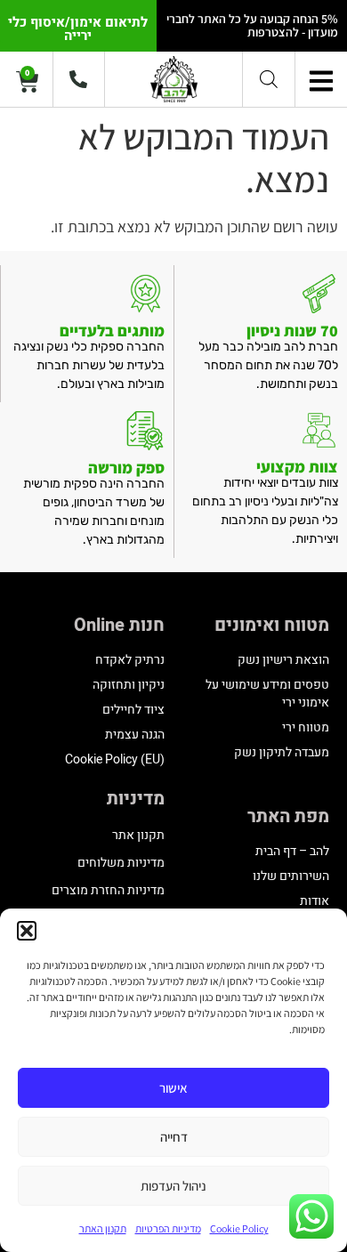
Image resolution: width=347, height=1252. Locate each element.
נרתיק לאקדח (130, 659)
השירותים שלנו (291, 876)
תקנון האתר (102, 1228)
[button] (27, 931)
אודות (314, 901)
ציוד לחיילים (133, 709)
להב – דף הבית (292, 851)
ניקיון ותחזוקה (129, 684)
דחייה (174, 1136)
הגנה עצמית (135, 734)
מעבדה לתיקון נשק (281, 752)
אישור (173, 1087)
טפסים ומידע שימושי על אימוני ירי (267, 693)
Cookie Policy (239, 1228)
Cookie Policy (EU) (115, 759)
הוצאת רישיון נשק (283, 659)
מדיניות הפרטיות (168, 1228)
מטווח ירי (305, 727)
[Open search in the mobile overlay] (269, 78)
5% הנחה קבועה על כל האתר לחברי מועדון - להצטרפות (252, 25)
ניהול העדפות (173, 1185)
